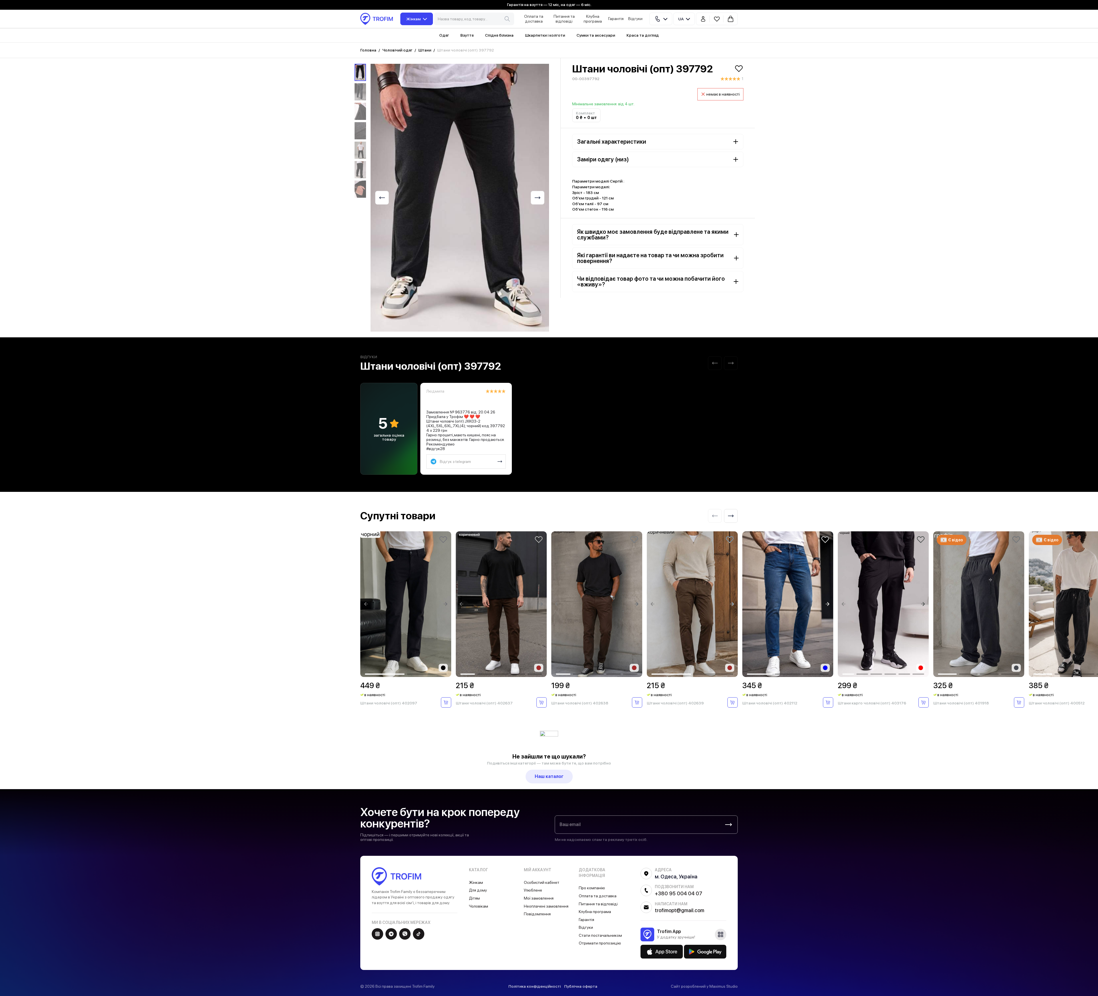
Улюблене (533, 890)
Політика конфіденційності (534, 986)
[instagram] (377, 934)
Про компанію (592, 888)
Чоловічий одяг (397, 50)
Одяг (444, 35)
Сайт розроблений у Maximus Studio (704, 986)
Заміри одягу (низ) (603, 159)
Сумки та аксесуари (595, 35)
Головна (368, 50)
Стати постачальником (600, 935)
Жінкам (413, 19)
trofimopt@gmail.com (679, 910)
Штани (424, 50)
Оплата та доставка (533, 18)
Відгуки (635, 18)
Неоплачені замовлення (546, 906)
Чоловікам (478, 906)
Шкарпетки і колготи (545, 35)
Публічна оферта (580, 986)
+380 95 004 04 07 (678, 893)
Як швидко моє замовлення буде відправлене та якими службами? (653, 234)
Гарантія (616, 18)
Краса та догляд (642, 35)
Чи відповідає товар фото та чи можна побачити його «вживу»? (651, 281)
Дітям (474, 898)
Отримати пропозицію (600, 943)
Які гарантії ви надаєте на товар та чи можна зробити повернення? (650, 258)
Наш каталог (549, 776)
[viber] (405, 934)
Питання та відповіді (564, 18)
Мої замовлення (539, 898)
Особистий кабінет (541, 882)
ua (681, 19)
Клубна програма (593, 18)
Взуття (467, 35)
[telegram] (391, 934)
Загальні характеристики (611, 141)
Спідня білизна (499, 35)
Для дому (478, 890)
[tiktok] (418, 934)
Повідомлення (537, 914)
